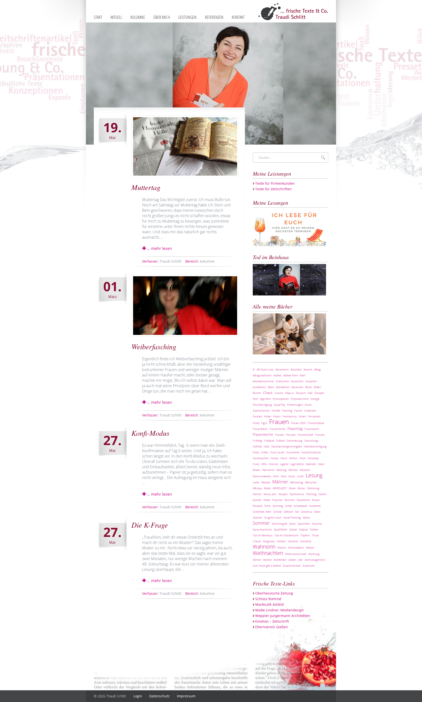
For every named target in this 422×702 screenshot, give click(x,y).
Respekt (258, 506)
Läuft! (300, 476)
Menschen (311, 482)
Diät (310, 393)
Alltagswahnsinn (262, 375)
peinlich (257, 500)
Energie (315, 399)
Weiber (310, 547)
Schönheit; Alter (262, 511)
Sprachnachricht (262, 529)
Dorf (255, 399)
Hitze (302, 458)
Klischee (293, 470)
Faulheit (257, 416)
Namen (257, 494)
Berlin (308, 387)
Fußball (280, 440)
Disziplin (319, 393)
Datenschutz (159, 696)
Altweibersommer (263, 381)
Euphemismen (261, 410)
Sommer (261, 523)
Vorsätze (293, 541)
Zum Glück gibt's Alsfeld (267, 565)
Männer (280, 482)
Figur (264, 423)
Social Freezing (292, 517)
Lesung (314, 475)
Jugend (284, 464)
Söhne (306, 517)
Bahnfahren (283, 387)
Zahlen (292, 560)
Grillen (264, 452)
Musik (292, 488)
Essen (308, 404)
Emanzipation (281, 399)
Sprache (317, 523)
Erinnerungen (295, 404)
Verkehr (281, 541)
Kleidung (281, 470)
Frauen (279, 421)
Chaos (268, 392)
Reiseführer (303, 500)
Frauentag (295, 428)
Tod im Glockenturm (286, 535)
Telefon (314, 529)
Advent (308, 369)
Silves (317, 511)
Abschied (296, 369)
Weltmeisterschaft (295, 554)
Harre (283, 458)
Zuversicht (309, 565)
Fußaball (269, 440)
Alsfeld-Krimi (290, 375)
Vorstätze (305, 541)
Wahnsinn (264, 546)
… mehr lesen (159, 248)
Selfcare (288, 511)
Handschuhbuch (311, 452)
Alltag (317, 369)
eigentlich (265, 399)
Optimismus (297, 494)
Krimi (276, 476)
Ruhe (267, 506)
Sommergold (279, 523)
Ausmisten (297, 381)
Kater (321, 464)
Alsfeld (277, 375)
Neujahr (283, 494)
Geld (266, 446)
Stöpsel (303, 529)
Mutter (301, 488)
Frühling (257, 440)
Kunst (291, 476)
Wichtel (267, 560)
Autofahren (259, 387)
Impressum (186, 696)
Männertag (296, 482)
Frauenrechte (277, 429)
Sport (292, 523)
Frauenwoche (263, 434)
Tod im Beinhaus (263, 535)
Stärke (293, 529)
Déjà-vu (289, 393)
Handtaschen (261, 458)
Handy (274, 458)
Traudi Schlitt (161, 261)
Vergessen (269, 541)
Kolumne (199, 261)
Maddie (265, 482)
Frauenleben (260, 429)
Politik (267, 500)
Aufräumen (282, 381)
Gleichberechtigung (315, 446)
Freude (279, 434)
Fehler (267, 416)
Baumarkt (297, 387)
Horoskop (313, 458)
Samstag (278, 506)
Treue (315, 535)
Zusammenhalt (292, 565)
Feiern (277, 416)
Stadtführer (280, 529)
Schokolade (300, 506)
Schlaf (288, 506)
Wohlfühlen (280, 560)
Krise (283, 476)
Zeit (300, 560)
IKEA (264, 464)
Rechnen (290, 500)
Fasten (298, 410)
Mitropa (257, 488)
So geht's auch (272, 517)
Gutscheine (292, 452)
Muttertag (145, 187)
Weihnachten (268, 553)
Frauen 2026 (298, 423)
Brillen (317, 387)
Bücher (257, 393)
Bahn (271, 387)
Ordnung (311, 494)
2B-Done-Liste (265, 369)
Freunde (291, 434)
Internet (273, 464)
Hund (256, 464)
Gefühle (257, 446)
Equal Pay (279, 404)
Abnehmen (282, 369)
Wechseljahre (296, 547)
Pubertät (277, 500)
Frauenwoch (312, 429)
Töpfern (305, 535)
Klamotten (268, 470)
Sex (297, 511)
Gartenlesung (294, 440)
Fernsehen (314, 416)
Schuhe (277, 511)
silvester (257, 517)
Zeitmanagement (315, 560)
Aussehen (311, 381)
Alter (303, 375)
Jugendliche (297, 464)
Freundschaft (305, 434)
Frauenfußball (316, 423)
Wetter (257, 560)
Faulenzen (310, 410)
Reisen (316, 500)
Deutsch (301, 393)
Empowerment (300, 399)
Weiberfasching (153, 346)
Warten (281, 547)
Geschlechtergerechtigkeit (286, 446)
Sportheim (304, 523)
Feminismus (290, 416)
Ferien (302, 416)
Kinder (256, 470)
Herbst (293, 458)
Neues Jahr (270, 494)
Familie (276, 410)
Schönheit (315, 506)
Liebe (256, 482)
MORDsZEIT (280, 488)
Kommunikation (262, 476)
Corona (278, 393)
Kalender (311, 464)
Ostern (322, 494)
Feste (256, 423)
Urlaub (257, 541)
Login (137, 696)
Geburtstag (311, 440)
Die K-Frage (149, 525)
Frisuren (320, 434)
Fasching (287, 410)
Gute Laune (277, 452)
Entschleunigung (262, 404)
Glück (256, 452)
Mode (267, 488)
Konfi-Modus (150, 433)
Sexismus (306, 511)
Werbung (313, 554)
